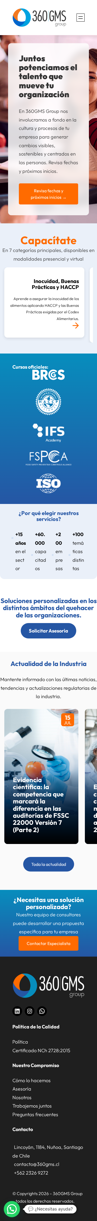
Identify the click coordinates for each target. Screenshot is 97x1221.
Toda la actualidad (48, 864)
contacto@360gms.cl (36, 1164)
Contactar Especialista (48, 943)
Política (20, 1042)
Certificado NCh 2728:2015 (41, 1050)
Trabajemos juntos (32, 1106)
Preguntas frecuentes (35, 1114)
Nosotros (22, 1097)
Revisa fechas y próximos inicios (49, 194)
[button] (12, 1209)
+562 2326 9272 (31, 1173)
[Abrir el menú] (81, 18)
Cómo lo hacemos (31, 1080)
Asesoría (21, 1089)
